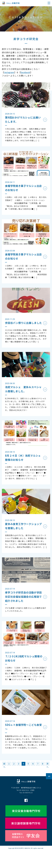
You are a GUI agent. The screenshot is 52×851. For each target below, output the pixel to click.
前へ (4, 764)
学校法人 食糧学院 (11, 3)
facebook (25, 72)
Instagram (9, 72)
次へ (47, 764)
